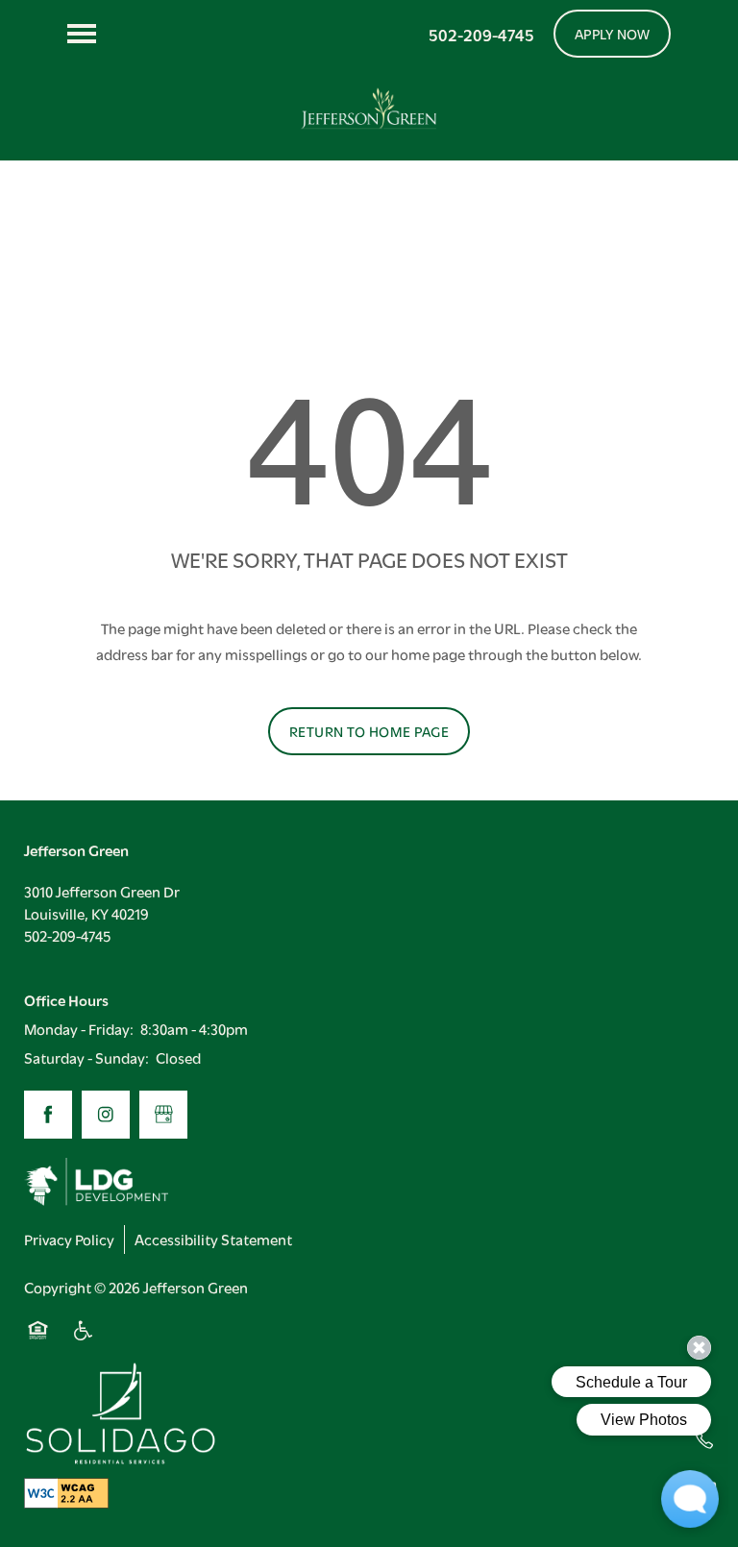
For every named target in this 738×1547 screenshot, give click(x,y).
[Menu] (81, 33)
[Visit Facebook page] (48, 1115)
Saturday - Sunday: (86, 1057)
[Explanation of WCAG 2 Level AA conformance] (66, 1493)
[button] (613, 34)
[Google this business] (163, 1115)
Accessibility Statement (213, 1238)
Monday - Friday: (79, 1028)
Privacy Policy (69, 1238)
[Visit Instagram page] (106, 1115)
